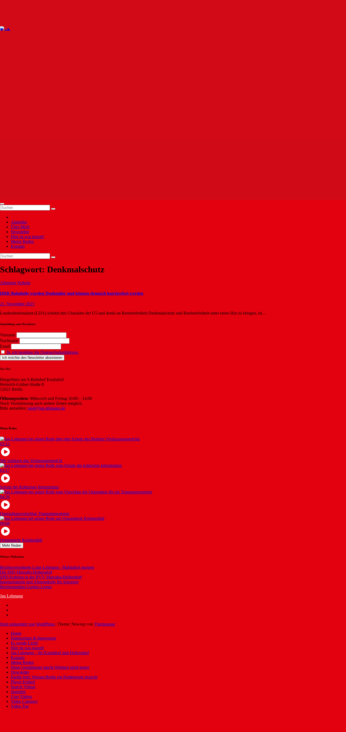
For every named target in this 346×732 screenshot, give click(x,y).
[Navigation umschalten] (2, 204)
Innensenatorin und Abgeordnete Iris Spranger (39, 582)
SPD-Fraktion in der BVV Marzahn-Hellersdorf (41, 577)
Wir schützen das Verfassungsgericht (31, 460)
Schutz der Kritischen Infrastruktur (29, 487)
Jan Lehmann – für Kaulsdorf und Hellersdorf (50, 652)
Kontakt (18, 246)
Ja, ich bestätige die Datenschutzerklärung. (42, 352)
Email (5, 346)
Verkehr (24, 282)
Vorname (7, 335)
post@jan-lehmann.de (46, 408)
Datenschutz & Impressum (33, 638)
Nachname (9, 340)
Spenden (18, 691)
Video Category (24, 701)
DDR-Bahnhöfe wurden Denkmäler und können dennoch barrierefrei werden (71, 293)
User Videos (21, 696)
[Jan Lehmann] (21, 27)
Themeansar (104, 624)
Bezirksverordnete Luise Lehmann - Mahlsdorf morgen (47, 567)
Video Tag (20, 706)
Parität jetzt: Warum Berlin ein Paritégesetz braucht (54, 677)
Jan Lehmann (11, 596)
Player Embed (23, 682)
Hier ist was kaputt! (27, 236)
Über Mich (20, 227)
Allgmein (8, 282)
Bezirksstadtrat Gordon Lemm (26, 586)
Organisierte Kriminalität (21, 540)
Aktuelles (19, 222)
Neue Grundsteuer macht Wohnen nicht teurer (50, 667)
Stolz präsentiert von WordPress (27, 624)
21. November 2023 (17, 304)
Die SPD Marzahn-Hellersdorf (26, 572)
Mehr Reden (11, 545)
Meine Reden (22, 241)
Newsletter (20, 231)
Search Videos (23, 686)
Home (16, 633)
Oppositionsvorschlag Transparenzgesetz (34, 513)
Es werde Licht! (24, 643)
